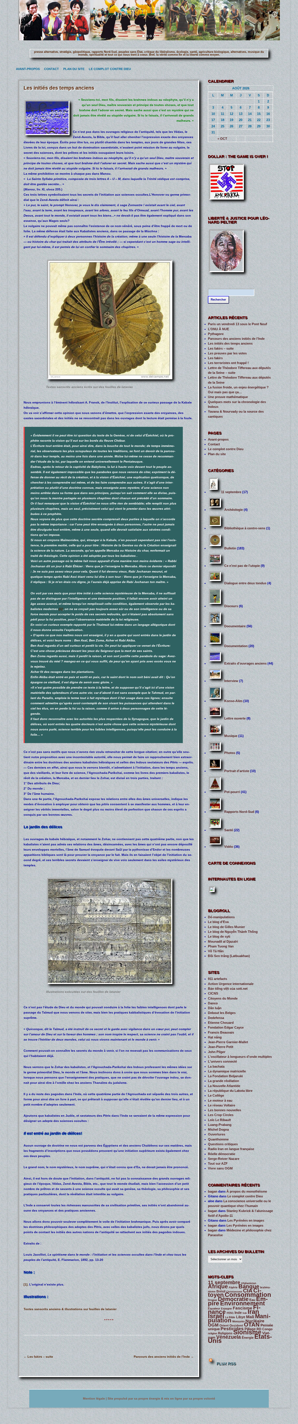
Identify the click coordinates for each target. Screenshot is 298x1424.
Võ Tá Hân (216, 951)
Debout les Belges (222, 1013)
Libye (240, 1317)
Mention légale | (95, 1398)
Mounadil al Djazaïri (223, 941)
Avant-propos (26, 69)
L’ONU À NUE (218, 329)
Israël (216, 1316)
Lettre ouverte (235, 718)
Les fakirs (215, 358)
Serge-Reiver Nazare (223, 1159)
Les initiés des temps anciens (230, 343)
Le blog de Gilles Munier (226, 927)
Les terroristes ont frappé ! (228, 363)
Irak (245, 1313)
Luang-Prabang (219, 1125)
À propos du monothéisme (246, 1191)
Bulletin (230, 548)
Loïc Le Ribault (219, 1120)
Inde (238, 1313)
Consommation (248, 1294)
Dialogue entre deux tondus (245, 583)
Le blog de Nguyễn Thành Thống (233, 931)
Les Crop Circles (220, 1115)
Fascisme (242, 1308)
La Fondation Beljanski (225, 1076)
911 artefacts (217, 979)
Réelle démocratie (221, 1154)
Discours (231, 606)
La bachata (216, 1066)
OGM (213, 1325)
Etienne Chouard (221, 1022)
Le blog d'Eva (218, 922)
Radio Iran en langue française (231, 1149)
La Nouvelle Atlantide (224, 1086)
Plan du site (72, 69)
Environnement (242, 1303)
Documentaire (235, 626)
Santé (228, 830)
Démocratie (233, 1299)
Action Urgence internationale (230, 984)
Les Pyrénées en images (245, 1220)
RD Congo (264, 1329)
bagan (212, 1191)
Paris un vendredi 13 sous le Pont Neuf (237, 324)
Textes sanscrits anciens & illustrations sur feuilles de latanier (70, 1309)
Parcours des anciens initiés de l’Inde (164, 1356)
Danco (213, 1003)
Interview (231, 681)
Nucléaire (254, 1321)
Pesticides (232, 1328)
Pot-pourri (232, 792)
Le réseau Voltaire (221, 1105)
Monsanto (238, 1321)
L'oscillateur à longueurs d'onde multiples (240, 1056)
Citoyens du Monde (223, 998)
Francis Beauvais (221, 1032)
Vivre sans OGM (220, 1168)
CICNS (213, 993)
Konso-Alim (233, 701)
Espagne (226, 1308)
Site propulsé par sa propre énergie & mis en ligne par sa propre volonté (161, 1398)
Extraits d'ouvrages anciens (245, 663)
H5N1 (230, 1313)
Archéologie (233, 509)
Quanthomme (218, 1139)
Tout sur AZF (218, 1163)
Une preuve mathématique (228, 397)
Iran (253, 1311)
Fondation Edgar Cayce (226, 1027)
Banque (248, 1286)
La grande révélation (223, 1081)
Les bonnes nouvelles (224, 1110)
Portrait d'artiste (236, 771)
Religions (225, 1333)
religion (212, 1333)
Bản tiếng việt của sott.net (228, 988)
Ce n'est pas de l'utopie (242, 566)
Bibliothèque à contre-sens (244, 528)
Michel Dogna (218, 1129)
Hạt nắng (215, 1037)
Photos (229, 753)
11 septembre (231, 492)
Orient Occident (231, 1325)
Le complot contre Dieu (108, 69)
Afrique (218, 1286)
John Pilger (216, 1052)
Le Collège (216, 1095)
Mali (250, 1317)
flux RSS (226, 1363)
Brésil (220, 1291)
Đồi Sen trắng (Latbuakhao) (229, 956)
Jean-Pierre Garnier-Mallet (228, 1042)
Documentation (236, 646)
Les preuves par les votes (227, 353)
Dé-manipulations (221, 917)
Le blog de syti (219, 936)
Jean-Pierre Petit (220, 1047)
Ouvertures (216, 1134)
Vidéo (228, 846)
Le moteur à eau (220, 1100)
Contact (50, 69)
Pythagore (216, 334)
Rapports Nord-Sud (239, 812)
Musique (230, 736)
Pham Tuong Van (221, 946)
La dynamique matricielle (227, 1071)
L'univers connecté (222, 1061)
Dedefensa (216, 1018)
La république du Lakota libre (230, 1090)
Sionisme (247, 1332)
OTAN (252, 1324)
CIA (247, 1291)
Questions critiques (223, 1144)
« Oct (222, 138)
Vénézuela (228, 1337)
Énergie (247, 1337)
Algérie (233, 1287)
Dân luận (214, 1008)
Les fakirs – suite (38, 1356)
